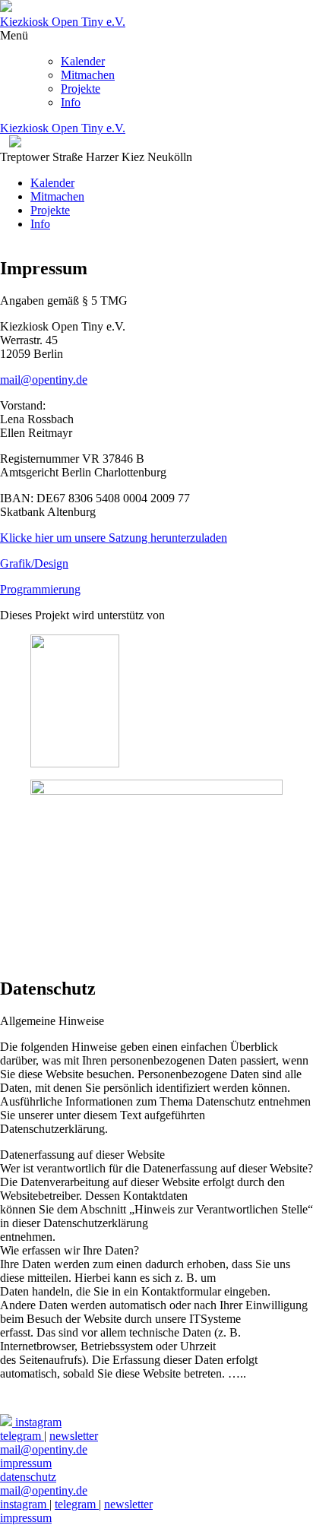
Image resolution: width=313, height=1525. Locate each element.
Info (71, 102)
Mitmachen (88, 74)
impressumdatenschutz (28, 1470)
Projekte (80, 88)
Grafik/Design (34, 563)
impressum (26, 1517)
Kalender (83, 61)
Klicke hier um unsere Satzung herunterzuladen (113, 537)
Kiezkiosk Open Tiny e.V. (62, 21)
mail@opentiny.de (43, 379)
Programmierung (40, 589)
